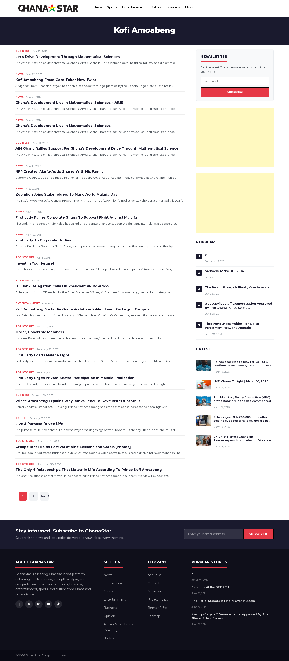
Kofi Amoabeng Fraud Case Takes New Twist (55, 80)
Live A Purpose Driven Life (39, 424)
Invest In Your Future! (34, 263)
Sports (112, 7)
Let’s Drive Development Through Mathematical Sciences (67, 57)
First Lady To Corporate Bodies (43, 240)
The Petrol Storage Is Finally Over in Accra (237, 287)
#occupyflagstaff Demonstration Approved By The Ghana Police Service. (238, 306)
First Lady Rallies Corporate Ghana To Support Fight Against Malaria (76, 217)
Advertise (155, 591)
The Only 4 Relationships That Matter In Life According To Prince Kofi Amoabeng (88, 470)
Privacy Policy (158, 599)
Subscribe (235, 92)
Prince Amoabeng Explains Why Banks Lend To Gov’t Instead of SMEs (77, 401)
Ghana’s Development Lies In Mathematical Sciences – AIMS (69, 103)
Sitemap (154, 616)
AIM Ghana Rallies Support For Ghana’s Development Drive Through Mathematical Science (97, 149)
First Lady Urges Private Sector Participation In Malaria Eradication (75, 378)
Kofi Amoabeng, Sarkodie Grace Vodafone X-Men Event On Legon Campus (82, 309)
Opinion (21, 418)
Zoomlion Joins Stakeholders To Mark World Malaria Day (66, 194)
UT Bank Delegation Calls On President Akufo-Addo (62, 286)
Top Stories (25, 257)
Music (189, 7)
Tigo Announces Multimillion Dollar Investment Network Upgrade (232, 326)
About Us (154, 575)
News (97, 7)
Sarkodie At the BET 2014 (224, 271)
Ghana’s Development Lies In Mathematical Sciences (63, 126)
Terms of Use (157, 608)
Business (173, 7)
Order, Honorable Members (39, 332)
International (113, 583)
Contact (154, 583)
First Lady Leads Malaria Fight (42, 355)
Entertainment (134, 7)
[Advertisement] (235, 137)
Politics (156, 7)
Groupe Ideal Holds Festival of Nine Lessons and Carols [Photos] (73, 447)
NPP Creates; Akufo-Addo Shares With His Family (59, 172)
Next (43, 496)
